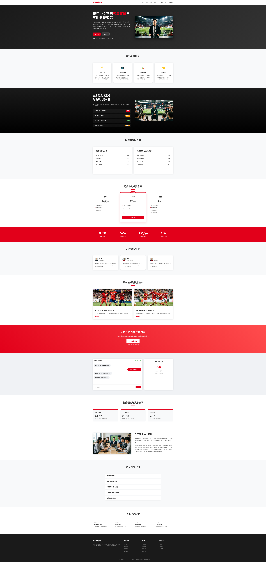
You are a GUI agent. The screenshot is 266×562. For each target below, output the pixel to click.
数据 (151, 2)
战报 (162, 2)
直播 (147, 2)
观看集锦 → (139, 316)
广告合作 (161, 544)
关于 (166, 2)
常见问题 (171, 2)
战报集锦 (126, 548)
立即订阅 (133, 217)
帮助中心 (144, 551)
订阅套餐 (126, 551)
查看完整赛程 (112, 169)
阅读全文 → (97, 316)
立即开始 (105, 214)
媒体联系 (161, 548)
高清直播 (126, 544)
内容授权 (161, 546)
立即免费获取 (133, 341)
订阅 (155, 2)
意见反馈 (144, 548)
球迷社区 (144, 544)
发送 (138, 387)
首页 (143, 2)
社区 (159, 2)
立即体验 (97, 34)
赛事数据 (126, 546)
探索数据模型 (153, 169)
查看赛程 (105, 34)
